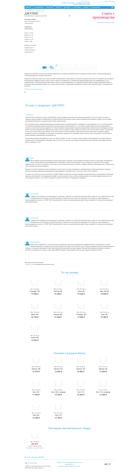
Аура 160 (81, 291)
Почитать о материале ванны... (33, 89)
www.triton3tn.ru (69, 464)
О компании (95, 7)
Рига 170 (58, 415)
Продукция (31, 11)
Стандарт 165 (35, 291)
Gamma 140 (80, 369)
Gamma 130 (58, 369)
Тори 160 (104, 314)
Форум (85, 7)
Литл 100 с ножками (58, 392)
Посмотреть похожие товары (106, 22)
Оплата (58, 7)
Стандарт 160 (81, 314)
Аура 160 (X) (104, 291)
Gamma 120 (36, 369)
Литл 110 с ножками (103, 392)
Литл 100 (36, 392)
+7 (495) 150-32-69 (67, 3)
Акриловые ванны (40, 11)
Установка (77, 7)
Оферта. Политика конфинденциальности (69, 462)
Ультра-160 (35, 337)
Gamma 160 (58, 291)
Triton (25, 11)
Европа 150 (103, 369)
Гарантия (49, 7)
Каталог (28, 7)
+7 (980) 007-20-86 (83, 3)
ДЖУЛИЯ (34, 444)
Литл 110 (80, 392)
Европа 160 (58, 314)
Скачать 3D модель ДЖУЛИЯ (35, 457)
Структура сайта (63, 466)
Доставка (67, 7)
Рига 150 (36, 415)
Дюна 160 (34, 314)
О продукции (39, 7)
